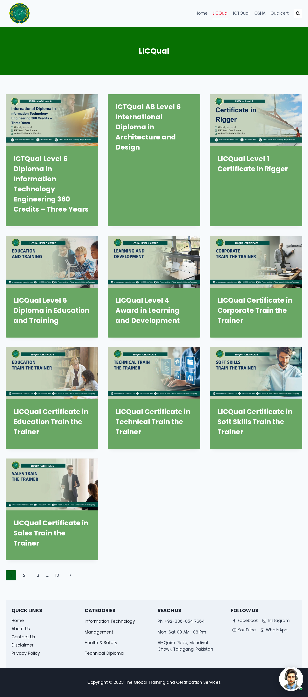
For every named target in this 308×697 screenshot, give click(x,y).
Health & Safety (101, 643)
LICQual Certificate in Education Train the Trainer (50, 422)
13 (57, 575)
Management (99, 632)
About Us (21, 629)
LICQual (220, 13)
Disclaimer (22, 645)
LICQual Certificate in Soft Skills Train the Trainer (255, 422)
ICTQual (241, 13)
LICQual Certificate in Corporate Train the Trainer (255, 310)
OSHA (259, 13)
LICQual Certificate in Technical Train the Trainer (153, 422)
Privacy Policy (26, 653)
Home (201, 13)
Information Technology (110, 621)
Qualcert (279, 13)
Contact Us (23, 637)
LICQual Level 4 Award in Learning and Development (148, 310)
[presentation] (52, 120)
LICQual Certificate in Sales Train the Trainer (50, 533)
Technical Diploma (104, 653)
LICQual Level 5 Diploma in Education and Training (51, 310)
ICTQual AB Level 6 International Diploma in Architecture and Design (148, 127)
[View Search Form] (298, 13)
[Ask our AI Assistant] (291, 679)
